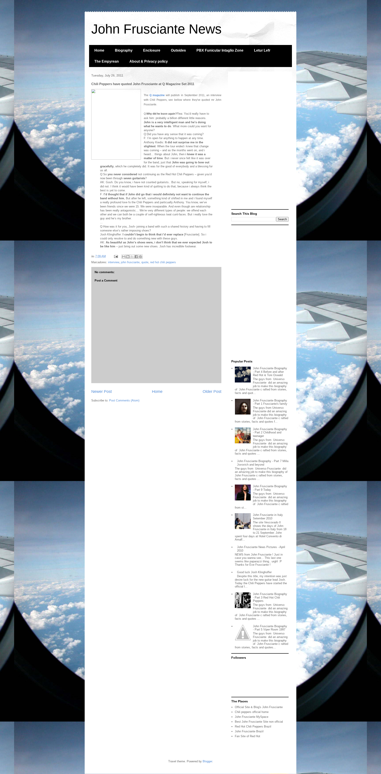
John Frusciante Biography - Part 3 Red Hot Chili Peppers (270, 597)
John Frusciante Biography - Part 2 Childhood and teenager (270, 432)
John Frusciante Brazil (249, 731)
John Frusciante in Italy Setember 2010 (268, 516)
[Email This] (123, 256)
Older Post (212, 391)
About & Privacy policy (148, 61)
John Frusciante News (156, 29)
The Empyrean (106, 61)
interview (113, 262)
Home (99, 50)
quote (144, 262)
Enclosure (151, 50)
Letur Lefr (262, 50)
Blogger (207, 761)
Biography (124, 50)
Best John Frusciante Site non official (259, 721)
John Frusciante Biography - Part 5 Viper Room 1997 (270, 628)
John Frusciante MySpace (251, 716)
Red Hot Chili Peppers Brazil (253, 726)
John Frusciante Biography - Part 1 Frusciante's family (270, 402)
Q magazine (157, 95)
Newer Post (101, 391)
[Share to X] (132, 256)
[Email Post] (115, 256)
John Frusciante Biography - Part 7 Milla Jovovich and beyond (262, 462)
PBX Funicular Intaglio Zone (219, 50)
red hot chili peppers (163, 262)
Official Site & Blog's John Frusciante (259, 707)
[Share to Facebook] (136, 256)
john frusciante (130, 262)
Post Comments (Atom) (124, 400)
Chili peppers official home (252, 712)
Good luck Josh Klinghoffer (254, 572)
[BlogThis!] (128, 256)
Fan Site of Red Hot (247, 736)
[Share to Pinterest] (140, 256)
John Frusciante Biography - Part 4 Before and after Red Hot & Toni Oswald (270, 372)
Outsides (178, 50)
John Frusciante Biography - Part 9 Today (270, 488)
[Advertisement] (260, 141)
